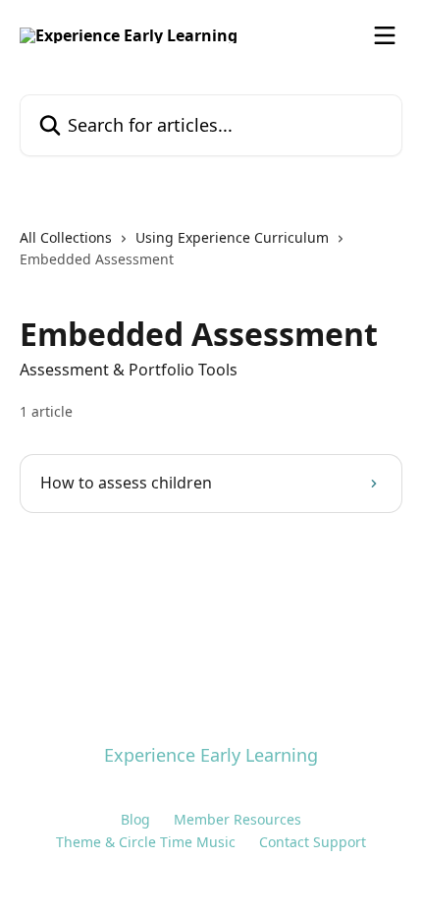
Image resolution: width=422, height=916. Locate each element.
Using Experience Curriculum (232, 237)
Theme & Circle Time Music (146, 841)
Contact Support (312, 841)
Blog (135, 819)
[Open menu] (384, 35)
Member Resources (237, 819)
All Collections (66, 237)
